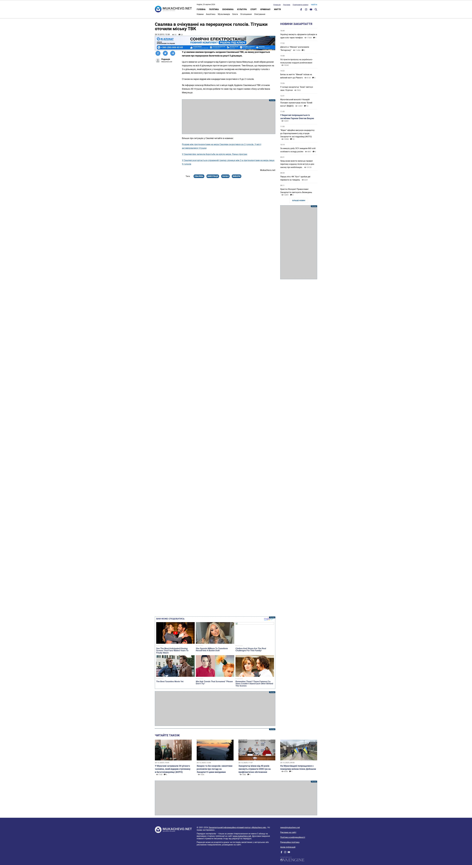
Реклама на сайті (288, 832)
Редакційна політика (289, 842)
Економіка (227, 9)
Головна (201, 9)
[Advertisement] (228, 116)
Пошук (316, 9)
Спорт (253, 9)
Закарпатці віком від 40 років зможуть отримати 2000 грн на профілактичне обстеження (254, 769)
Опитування (259, 14)
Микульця (212, 176)
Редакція (277, 5)
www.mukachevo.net (242, 836)
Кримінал (265, 9)
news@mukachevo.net (290, 827)
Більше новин (298, 200)
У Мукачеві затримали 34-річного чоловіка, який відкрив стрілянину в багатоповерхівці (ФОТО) (172, 769)
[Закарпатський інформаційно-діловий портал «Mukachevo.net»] (173, 9)
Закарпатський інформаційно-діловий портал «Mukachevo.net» (237, 827)
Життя (277, 9)
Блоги (235, 14)
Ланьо (225, 176)
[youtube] (311, 10)
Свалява (198, 176)
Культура (242, 9)
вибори (236, 176)
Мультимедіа (224, 14)
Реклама (286, 5)
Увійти (314, 5)
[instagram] (306, 10)
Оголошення (246, 14)
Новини (200, 14)
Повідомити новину (300, 5)
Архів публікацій (287, 847)
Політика (214, 9)
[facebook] (301, 10)
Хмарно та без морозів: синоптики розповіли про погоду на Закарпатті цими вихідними (214, 769)
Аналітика (210, 14)
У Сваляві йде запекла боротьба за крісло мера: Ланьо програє (214, 154)
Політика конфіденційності (292, 837)
